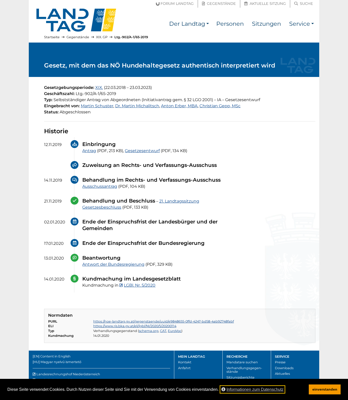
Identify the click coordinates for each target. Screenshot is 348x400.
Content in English (55, 356)
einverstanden (324, 389)
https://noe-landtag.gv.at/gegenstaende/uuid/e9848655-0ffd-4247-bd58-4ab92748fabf (163, 321)
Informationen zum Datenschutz (255, 389)
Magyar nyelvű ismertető (61, 362)
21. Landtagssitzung (179, 201)
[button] (207, 25)
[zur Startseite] (76, 20)
